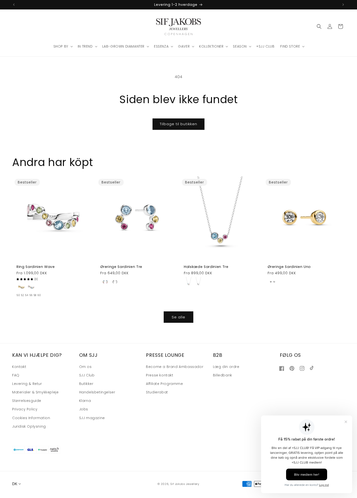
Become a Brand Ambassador (174, 366)
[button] (63, 46)
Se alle (178, 317)
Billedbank (222, 375)
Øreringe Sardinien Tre (121, 267)
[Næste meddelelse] (343, 4)
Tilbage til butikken (178, 123)
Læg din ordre (226, 366)
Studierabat (157, 392)
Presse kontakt (159, 375)
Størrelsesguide (26, 400)
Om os (85, 366)
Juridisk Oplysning (29, 426)
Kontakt (19, 366)
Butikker (86, 383)
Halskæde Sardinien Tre (206, 267)
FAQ (15, 375)
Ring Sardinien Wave (36, 267)
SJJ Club (87, 375)
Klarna (85, 400)
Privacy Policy (24, 409)
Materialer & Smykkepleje (35, 392)
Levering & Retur (27, 383)
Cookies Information (31, 417)
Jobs (83, 409)
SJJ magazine (92, 417)
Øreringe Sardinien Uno (289, 267)
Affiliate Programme (164, 383)
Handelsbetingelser (97, 392)
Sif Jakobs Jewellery (184, 484)
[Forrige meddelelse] (13, 4)
